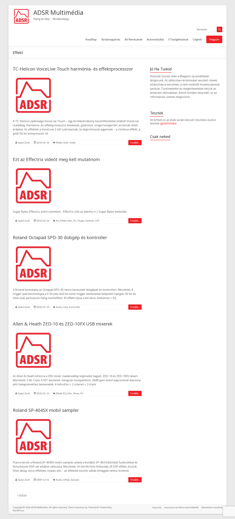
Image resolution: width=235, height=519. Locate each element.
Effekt (59, 142)
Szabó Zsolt (24, 142)
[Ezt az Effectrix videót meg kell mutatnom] (33, 167)
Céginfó (197, 39)
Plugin (81, 220)
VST (97, 220)
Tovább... (135, 142)
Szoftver (90, 220)
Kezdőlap (91, 39)
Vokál (73, 142)
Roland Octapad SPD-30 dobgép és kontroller (60, 237)
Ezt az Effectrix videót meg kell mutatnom (56, 159)
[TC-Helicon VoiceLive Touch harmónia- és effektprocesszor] (33, 76)
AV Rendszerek (133, 39)
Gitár (65, 142)
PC (75, 220)
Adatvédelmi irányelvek (211, 507)
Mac (70, 220)
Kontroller (74, 307)
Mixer (76, 393)
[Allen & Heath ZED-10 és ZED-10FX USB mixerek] (33, 331)
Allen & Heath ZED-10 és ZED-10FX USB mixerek (63, 324)
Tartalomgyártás (110, 39)
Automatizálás (155, 39)
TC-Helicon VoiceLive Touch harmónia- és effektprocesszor (73, 69)
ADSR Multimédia (58, 12)
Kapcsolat (156, 507)
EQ (64, 393)
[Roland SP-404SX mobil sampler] (33, 418)
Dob (65, 307)
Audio (59, 307)
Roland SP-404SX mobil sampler (46, 410)
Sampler (75, 479)
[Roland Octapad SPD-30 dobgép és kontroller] (33, 245)
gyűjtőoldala (168, 123)
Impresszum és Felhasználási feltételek (181, 507)
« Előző (21, 495)
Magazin (214, 39)
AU (57, 220)
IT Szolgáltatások (178, 39)
